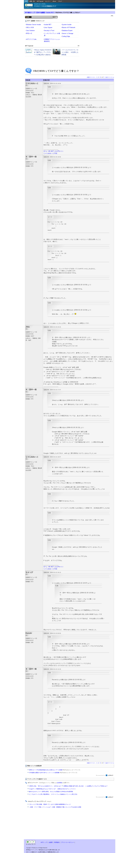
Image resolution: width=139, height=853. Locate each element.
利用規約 (56, 842)
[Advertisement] (52, 824)
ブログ (60, 1)
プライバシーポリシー (67, 842)
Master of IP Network (68, 27)
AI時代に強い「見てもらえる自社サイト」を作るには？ (45, 786)
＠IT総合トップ (30, 12)
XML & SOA (30, 27)
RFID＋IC (29, 33)
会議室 (51, 842)
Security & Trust (49, 30)
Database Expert (67, 30)
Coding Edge (66, 36)
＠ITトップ (44, 842)
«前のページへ (91, 77)
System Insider (66, 24)
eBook (54, 1)
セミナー (47, 1)
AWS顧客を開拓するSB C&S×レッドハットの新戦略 (53, 772)
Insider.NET (50, 12)
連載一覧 (32, 1)
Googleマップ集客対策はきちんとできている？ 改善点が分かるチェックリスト (52, 789)
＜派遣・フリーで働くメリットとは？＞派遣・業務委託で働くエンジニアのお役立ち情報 (55, 807)
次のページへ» (109, 77)
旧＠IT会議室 (40, 12)
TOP (26, 1)
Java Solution (30, 30)
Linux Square (48, 27)
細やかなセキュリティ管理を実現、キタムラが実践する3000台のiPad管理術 (51, 791)
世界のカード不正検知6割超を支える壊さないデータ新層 (54, 770)
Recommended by (100, 775)
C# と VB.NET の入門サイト (54, 151)
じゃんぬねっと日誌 (50, 153)
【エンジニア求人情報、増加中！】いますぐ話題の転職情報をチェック (50, 804)
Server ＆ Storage (67, 33)
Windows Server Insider (33, 24)
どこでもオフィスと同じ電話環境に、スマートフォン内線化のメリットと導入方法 (53, 794)
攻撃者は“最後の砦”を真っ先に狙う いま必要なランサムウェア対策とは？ (86, 786)
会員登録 (59, 782)
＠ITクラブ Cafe (31, 39)
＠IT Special (40, 1)
